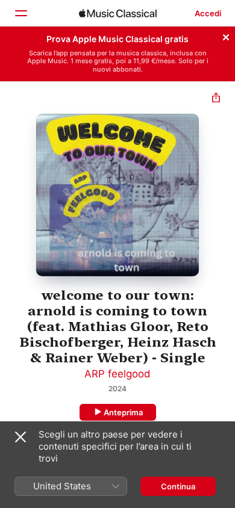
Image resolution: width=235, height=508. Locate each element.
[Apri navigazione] (20, 13)
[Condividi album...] (216, 99)
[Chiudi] (226, 35)
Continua (178, 486)
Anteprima (123, 412)
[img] (118, 13)
